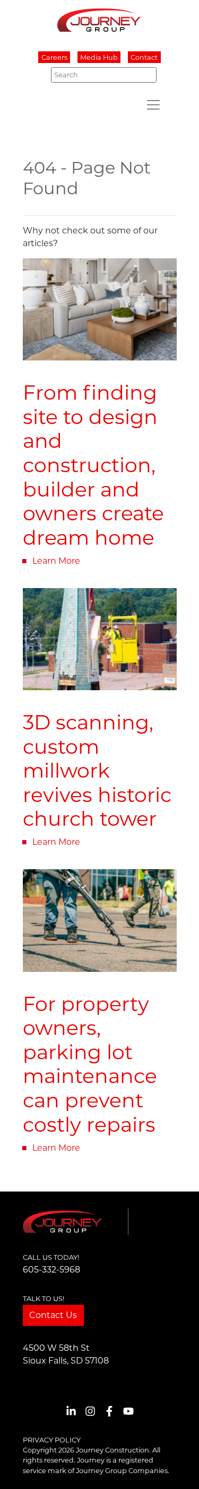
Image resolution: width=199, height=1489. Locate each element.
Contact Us (53, 1315)
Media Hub (99, 57)
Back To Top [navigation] (175, 1468)
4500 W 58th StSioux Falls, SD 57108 (66, 1354)
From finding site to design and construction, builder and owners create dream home (93, 465)
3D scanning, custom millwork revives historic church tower (97, 770)
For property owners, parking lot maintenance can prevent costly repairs (90, 1064)
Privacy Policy (52, 1440)
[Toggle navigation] (153, 104)
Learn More (56, 561)
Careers (54, 57)
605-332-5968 (51, 1270)
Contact (144, 57)
